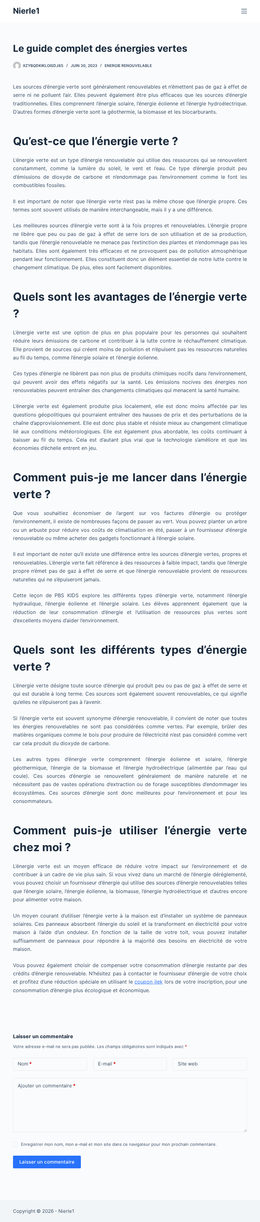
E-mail (107, 1064)
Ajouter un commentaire (46, 1086)
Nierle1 (26, 11)
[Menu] (244, 11)
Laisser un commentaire (47, 1162)
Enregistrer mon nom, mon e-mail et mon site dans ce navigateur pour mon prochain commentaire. (119, 1144)
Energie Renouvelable (128, 65)
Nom (25, 1064)
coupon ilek (148, 981)
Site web (188, 1064)
